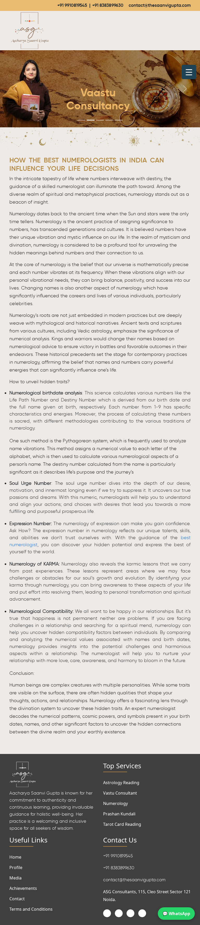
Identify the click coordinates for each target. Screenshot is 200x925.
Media (15, 878)
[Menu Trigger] (189, 72)
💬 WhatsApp (176, 913)
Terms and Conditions (31, 909)
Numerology (115, 803)
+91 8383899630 (107, 5)
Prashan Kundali (119, 814)
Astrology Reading (121, 782)
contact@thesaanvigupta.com (160, 5)
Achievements (23, 888)
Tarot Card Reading (122, 824)
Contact (17, 899)
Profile (15, 867)
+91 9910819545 (72, 5)
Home (15, 857)
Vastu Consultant (120, 793)
